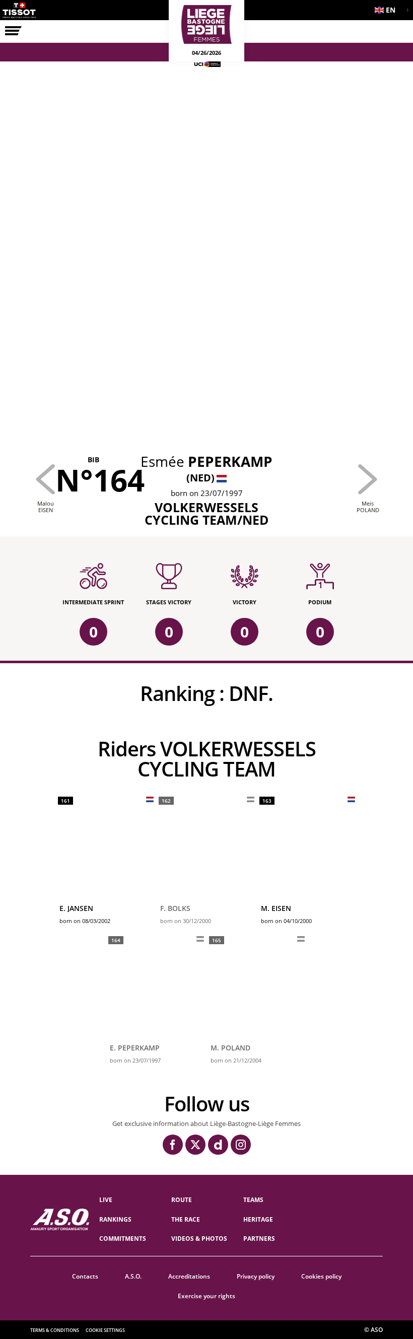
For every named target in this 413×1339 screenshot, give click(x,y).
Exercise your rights (206, 1296)
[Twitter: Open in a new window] (195, 1145)
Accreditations (189, 1276)
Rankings (115, 1219)
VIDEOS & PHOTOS (199, 1238)
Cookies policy (321, 1276)
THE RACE (185, 1219)
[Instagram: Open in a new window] (241, 1145)
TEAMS (253, 1199)
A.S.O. (133, 1276)
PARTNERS (259, 1238)
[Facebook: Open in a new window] (173, 1145)
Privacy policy (255, 1276)
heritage (258, 1219)
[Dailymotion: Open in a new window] (218, 1145)
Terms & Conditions (54, 1330)
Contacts (85, 1276)
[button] (388, 10)
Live (105, 1199)
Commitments (122, 1238)
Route (181, 1199)
